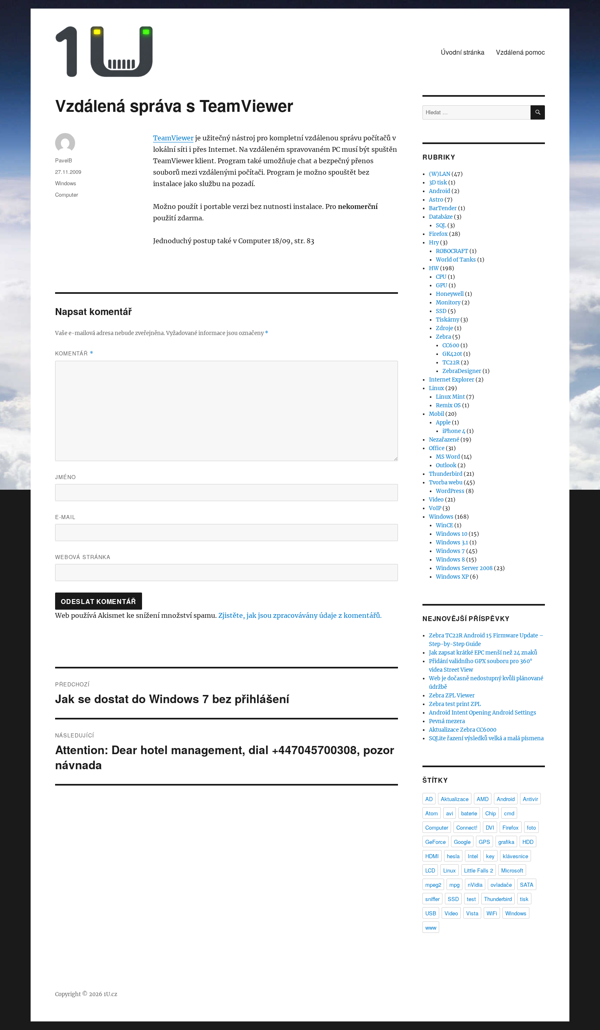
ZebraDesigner (461, 371)
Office (436, 448)
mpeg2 (433, 884)
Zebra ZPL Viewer (452, 695)
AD (429, 799)
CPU (441, 276)
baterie (469, 813)
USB (430, 913)
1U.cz (110, 994)
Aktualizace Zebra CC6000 (462, 729)
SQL (441, 225)
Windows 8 (450, 559)
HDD (527, 842)
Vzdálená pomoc (520, 52)
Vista (472, 913)
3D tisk (438, 182)
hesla (453, 856)
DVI (490, 827)
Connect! (467, 827)
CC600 (450, 345)
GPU (441, 285)
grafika (506, 842)
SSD (441, 311)
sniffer (432, 899)
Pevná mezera (447, 721)
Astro (436, 199)
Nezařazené (444, 439)
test (471, 899)
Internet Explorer (451, 379)
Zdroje (444, 328)
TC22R (451, 362)
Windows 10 (451, 534)
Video (436, 499)
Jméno (65, 477)
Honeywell (450, 294)
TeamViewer (173, 138)
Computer (66, 194)
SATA (526, 884)
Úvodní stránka (462, 52)
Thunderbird (445, 474)
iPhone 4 (453, 431)
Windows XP (452, 576)
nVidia (475, 884)
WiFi (492, 913)
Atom (431, 813)
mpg (454, 884)
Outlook (446, 465)
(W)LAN (439, 174)
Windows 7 (450, 551)
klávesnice (515, 856)
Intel (473, 856)
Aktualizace (455, 799)
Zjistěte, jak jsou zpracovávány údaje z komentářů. (300, 615)
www (430, 927)
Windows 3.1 (452, 542)
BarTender (443, 208)
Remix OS (448, 405)
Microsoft (512, 870)
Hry (434, 242)
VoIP (435, 508)
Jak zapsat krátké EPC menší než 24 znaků (483, 652)
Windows (65, 183)
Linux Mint (450, 396)
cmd (509, 813)
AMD (483, 799)
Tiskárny (447, 319)
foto (531, 827)
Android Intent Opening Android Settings (482, 712)
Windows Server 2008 (464, 568)
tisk (524, 899)
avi (449, 813)
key (490, 856)
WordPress (450, 491)
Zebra (443, 336)
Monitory (448, 302)
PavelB (63, 160)
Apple (443, 422)
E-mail (65, 517)
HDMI (432, 856)
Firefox (438, 234)
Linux (436, 388)
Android (439, 191)
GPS (484, 842)
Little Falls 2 (478, 870)
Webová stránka (83, 557)
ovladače (501, 884)
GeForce (435, 842)
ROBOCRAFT (452, 251)
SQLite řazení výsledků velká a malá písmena (486, 738)
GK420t (452, 354)
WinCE (444, 525)
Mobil (436, 414)
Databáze (441, 216)
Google (462, 842)
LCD (430, 870)
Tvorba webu (445, 482)
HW (434, 268)
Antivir (530, 799)
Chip (490, 813)
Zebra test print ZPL (455, 704)
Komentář (74, 353)
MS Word (448, 456)
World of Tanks (456, 259)
